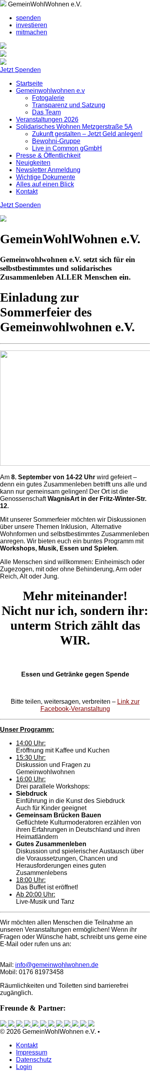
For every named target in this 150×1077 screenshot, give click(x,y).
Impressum (31, 1052)
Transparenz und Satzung (68, 105)
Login (24, 1066)
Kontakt (27, 191)
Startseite (29, 83)
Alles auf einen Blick (45, 184)
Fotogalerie (48, 97)
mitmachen (31, 32)
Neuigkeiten (33, 162)
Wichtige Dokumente (45, 177)
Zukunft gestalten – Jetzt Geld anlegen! (87, 133)
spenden (28, 17)
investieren (31, 25)
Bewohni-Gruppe (56, 141)
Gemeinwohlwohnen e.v (50, 90)
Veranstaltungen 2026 (47, 119)
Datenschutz (34, 1059)
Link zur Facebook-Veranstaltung (90, 705)
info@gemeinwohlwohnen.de (56, 964)
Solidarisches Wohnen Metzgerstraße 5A (74, 126)
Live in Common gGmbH (67, 148)
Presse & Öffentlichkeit (48, 155)
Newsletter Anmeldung (48, 169)
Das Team (46, 112)
